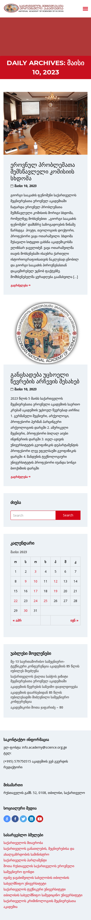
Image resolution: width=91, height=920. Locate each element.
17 (35, 591)
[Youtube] (39, 818)
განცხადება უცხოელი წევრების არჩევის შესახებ (44, 378)
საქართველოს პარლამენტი (25, 860)
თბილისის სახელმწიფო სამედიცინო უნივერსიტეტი (43, 895)
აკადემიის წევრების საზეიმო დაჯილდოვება (44, 686)
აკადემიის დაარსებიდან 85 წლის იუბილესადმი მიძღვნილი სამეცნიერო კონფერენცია (39, 697)
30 (26, 610)
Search (68, 515)
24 (35, 601)
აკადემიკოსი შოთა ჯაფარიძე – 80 (36, 707)
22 (16, 601)
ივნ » (74, 620)
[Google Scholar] (7, 818)
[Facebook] (15, 818)
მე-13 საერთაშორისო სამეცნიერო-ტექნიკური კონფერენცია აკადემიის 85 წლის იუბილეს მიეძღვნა (44, 666)
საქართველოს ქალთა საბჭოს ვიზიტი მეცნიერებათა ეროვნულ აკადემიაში (39, 678)
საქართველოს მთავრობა (23, 842)
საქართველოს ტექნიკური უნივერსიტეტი (35, 889)
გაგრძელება (19, 285)
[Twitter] (23, 818)
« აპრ (17, 620)
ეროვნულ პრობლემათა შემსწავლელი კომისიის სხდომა (42, 171)
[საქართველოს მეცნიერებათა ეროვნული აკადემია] (34, 8)
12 (55, 581)
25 (45, 601)
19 (55, 591)
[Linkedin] (31, 818)
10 (35, 581)
